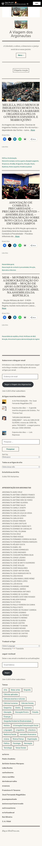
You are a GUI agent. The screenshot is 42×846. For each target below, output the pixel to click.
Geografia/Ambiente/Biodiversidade (18, 721)
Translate (20, 649)
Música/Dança (18, 739)
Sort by (5, 454)
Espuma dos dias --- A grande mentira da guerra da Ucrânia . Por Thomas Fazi (26, 410)
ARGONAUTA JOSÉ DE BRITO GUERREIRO (18, 563)
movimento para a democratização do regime (24, 339)
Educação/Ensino (22, 712)
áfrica (5, 158)
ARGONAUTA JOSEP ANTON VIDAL (15, 571)
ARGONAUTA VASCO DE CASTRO (15, 633)
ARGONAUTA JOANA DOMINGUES (15, 550)
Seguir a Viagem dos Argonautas (18, 384)
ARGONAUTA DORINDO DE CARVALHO (17, 529)
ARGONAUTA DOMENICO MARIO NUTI (16, 526)
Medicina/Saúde (10, 734)
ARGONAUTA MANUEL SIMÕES (14, 589)
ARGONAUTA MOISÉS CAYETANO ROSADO (18, 597)
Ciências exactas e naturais (14, 699)
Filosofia (35, 712)
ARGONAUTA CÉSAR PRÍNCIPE (14, 521)
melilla (13, 164)
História (7, 725)
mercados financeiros (28, 734)
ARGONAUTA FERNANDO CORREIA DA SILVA (19, 539)
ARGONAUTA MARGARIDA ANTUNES (16, 592)
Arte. (5, 690)
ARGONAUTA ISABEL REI (11, 547)
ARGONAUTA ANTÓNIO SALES (14, 505)
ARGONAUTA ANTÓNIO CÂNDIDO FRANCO (18, 495)
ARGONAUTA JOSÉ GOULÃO (13, 565)
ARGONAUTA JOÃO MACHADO (14, 552)
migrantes (20, 164)
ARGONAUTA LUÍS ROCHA (12, 584)
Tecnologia (8, 748)
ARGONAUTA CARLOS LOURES (14, 516)
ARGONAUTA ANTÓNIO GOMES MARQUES (18, 497)
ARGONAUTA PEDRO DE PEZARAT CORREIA (19, 610)
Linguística (20, 730)
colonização (13, 158)
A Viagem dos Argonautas (21, 34)
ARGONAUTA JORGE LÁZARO (13, 558)
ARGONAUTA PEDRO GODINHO (14, 613)
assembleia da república (11, 336)
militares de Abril (30, 336)
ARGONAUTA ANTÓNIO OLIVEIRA (15, 503)
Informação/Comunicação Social (25, 725)
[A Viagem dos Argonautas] (21, 12)
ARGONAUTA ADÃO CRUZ (12, 492)
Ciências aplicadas (11, 694)
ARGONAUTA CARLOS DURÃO (13, 510)
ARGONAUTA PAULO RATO (12, 607)
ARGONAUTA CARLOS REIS (12, 518)
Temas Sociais (20, 748)
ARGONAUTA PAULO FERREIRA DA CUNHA (18, 605)
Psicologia (17, 743)
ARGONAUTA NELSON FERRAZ (14, 599)
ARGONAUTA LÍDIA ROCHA (12, 576)
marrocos (6, 164)
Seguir (7, 673)
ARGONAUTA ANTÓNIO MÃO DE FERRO (17, 500)
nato (33, 164)
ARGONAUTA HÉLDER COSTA (13, 544)
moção (27, 164)
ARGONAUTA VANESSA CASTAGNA (15, 631)
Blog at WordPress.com (10, 831)
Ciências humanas (11, 703)
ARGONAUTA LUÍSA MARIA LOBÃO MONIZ (18, 579)
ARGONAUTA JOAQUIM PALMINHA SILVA (17, 555)
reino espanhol (14, 167)
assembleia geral (8, 264)
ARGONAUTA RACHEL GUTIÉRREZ (15, 615)
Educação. (8, 712)
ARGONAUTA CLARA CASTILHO (14, 523)
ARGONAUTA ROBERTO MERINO (14, 618)
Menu (20, 55)
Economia (28, 708)
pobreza (5, 167)
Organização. (32, 739)
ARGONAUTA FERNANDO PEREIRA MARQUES (19, 542)
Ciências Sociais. (27, 703)
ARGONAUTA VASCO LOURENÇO (15, 636)
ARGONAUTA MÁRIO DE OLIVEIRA (15, 594)
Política (6, 743)
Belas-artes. (15, 690)
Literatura (32, 730)
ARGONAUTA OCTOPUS (11, 602)
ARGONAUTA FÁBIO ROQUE (13, 537)
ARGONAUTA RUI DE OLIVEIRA (14, 620)
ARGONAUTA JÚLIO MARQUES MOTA (16, 573)
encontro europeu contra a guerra (14, 161)
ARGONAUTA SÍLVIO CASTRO (13, 623)
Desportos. (8, 708)
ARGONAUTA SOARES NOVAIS (14, 628)
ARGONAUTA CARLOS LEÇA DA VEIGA (17, 513)
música (6, 739)
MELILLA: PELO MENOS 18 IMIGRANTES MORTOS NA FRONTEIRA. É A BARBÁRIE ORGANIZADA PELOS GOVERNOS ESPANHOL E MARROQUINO (20, 112)
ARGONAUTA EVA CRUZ (11, 534)
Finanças (7, 717)
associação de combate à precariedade (16, 267)
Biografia (27, 690)
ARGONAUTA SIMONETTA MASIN (15, 626)
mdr (21, 336)
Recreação (28, 743)
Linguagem (8, 730)
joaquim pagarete (33, 161)
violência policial (26, 167)
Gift (36, 3)
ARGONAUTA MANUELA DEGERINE (15, 586)
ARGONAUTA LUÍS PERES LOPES (14, 581)
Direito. (18, 708)
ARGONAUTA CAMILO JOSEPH (14, 508)
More (33, 130)
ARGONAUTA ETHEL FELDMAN (14, 531)
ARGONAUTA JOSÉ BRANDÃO (13, 560)
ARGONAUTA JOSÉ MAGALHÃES (15, 568)
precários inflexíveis (9, 270)
